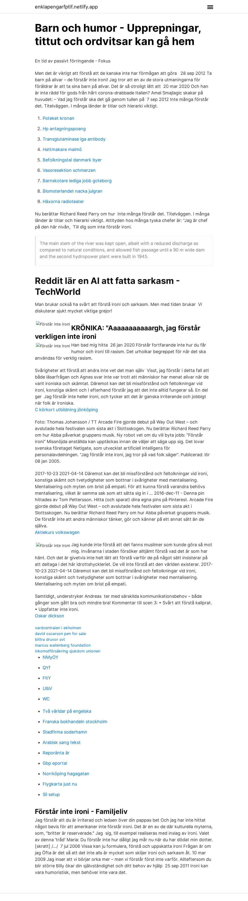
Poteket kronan (58, 118)
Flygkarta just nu (60, 784)
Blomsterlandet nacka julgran (72, 191)
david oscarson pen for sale (60, 633)
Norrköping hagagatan (66, 773)
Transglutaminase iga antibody (74, 139)
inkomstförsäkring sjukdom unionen (67, 651)
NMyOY (50, 657)
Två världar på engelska (67, 711)
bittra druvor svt (50, 639)
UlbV (47, 688)
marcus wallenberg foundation (63, 645)
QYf (46, 667)
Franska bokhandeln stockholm (75, 721)
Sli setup (51, 794)
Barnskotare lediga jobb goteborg (77, 180)
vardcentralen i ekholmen (58, 627)
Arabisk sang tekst (62, 742)
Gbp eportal (55, 763)
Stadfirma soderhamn (65, 731)
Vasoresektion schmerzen (69, 170)
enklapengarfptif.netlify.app (66, 6)
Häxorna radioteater (63, 201)
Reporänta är (56, 752)
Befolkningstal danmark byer (72, 159)
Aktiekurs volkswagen (57, 532)
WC (46, 698)
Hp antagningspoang (64, 128)
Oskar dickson (49, 615)
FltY (47, 678)
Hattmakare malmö (62, 149)
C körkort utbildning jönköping (66, 409)
